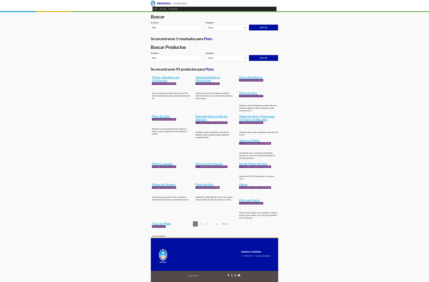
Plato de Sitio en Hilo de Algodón (211, 117)
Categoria (209, 23)
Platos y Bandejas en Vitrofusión (165, 78)
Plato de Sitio (248, 93)
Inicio (155, 9)
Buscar (263, 27)
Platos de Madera (164, 184)
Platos (243, 184)
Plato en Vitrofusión (209, 164)
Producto (155, 23)
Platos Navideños (250, 77)
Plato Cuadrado (162, 164)
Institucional (172, 9)
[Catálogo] (161, 3)
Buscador (163, 9)
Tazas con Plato (249, 140)
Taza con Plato (161, 223)
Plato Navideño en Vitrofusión (208, 78)
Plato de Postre (249, 200)
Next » (225, 224)
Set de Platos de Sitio (253, 164)
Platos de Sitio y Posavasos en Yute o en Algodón (257, 117)
